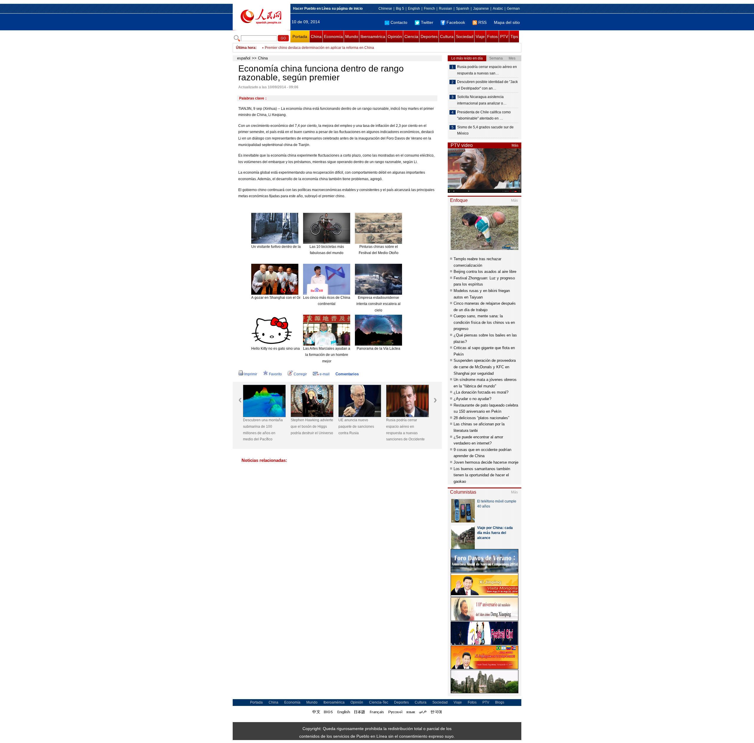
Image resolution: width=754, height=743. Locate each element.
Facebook (456, 22)
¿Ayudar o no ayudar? (472, 399)
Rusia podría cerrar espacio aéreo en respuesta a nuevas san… (487, 70)
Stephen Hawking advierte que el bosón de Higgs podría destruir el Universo (312, 426)
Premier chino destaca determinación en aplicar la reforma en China (319, 47)
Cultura (447, 36)
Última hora (245, 48)
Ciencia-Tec (378, 702)
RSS (482, 22)
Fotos (492, 36)
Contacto (399, 22)
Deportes (429, 36)
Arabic (498, 8)
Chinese (385, 8)
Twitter (427, 22)
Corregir (300, 374)
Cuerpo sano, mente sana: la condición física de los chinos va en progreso (484, 322)
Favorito (275, 374)
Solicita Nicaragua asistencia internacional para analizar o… (482, 100)
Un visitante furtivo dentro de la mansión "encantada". (294, 247)
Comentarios (347, 374)
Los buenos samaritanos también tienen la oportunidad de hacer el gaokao (482, 475)
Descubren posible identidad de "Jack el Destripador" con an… (487, 85)
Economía (333, 36)
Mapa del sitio (507, 22)
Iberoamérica (373, 36)
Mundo (351, 36)
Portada (299, 36)
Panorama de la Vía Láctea (378, 348)
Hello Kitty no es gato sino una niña (279, 348)
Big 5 (400, 8)
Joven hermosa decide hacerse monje (486, 462)
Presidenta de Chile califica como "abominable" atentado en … (484, 115)
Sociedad (464, 36)
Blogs (499, 702)
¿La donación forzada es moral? (481, 392)
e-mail (325, 374)
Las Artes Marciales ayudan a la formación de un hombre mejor (326, 354)
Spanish (462, 8)
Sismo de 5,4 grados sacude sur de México (485, 130)
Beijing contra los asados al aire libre (485, 271)
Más (515, 145)
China (316, 36)
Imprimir (250, 374)
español (243, 58)
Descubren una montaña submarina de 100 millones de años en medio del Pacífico (263, 429)
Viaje (480, 36)
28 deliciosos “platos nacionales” (481, 418)
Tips (514, 36)
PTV (504, 36)
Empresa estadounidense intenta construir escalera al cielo (378, 304)
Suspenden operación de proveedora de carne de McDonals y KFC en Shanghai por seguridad (485, 366)
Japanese (481, 8)
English (414, 8)
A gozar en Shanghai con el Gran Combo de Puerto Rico (296, 298)
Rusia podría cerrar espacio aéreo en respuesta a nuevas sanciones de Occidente (405, 429)
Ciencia (411, 36)
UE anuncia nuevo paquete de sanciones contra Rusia (356, 426)
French (429, 8)
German (513, 8)
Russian (445, 8)
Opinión (395, 36)
